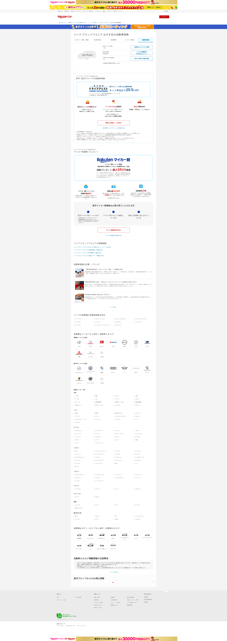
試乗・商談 (96, 597)
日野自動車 (138, 402)
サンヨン (137, 505)
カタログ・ (81, 40)
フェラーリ (138, 474)
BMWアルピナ (119, 413)
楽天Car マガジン (98, 605)
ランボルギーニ (119, 477)
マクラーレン (119, 460)
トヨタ (77, 396)
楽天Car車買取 (130, 597)
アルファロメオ (79, 474)
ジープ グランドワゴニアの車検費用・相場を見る (87, 252)
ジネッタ (97, 457)
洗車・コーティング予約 (133, 600)
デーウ (97, 505)
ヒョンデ (77, 505)
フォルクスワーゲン (120, 416)
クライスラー (99, 430)
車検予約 (96, 600)
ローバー (137, 454)
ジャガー (117, 451)
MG (116, 463)
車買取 (97, 40)
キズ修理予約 (114, 600)
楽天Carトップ (62, 22)
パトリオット (139, 322)
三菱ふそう (78, 405)
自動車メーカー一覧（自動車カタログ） (77, 22)
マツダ (77, 399)
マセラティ (78, 477)
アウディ (77, 416)
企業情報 (146, 597)
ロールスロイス (79, 457)
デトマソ (137, 477)
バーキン (77, 519)
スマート (137, 413)
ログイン (165, 17)
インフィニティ (99, 443)
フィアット (118, 474)
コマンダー (78, 322)
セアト (97, 519)
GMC (136, 440)
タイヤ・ (130, 40)
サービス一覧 (60, 625)
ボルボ (97, 497)
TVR (76, 451)
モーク (77, 466)
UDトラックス (99, 405)
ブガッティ (138, 489)
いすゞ (97, 399)
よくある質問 (78, 597)
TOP (58, 597)
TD (116, 516)
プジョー (97, 489)
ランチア (97, 477)
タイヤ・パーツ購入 (115, 602)
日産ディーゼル (119, 402)
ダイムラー (138, 451)
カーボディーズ (139, 457)
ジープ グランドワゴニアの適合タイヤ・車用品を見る (89, 255)
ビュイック (78, 433)
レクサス (117, 405)
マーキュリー (139, 433)
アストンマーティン (100, 451)
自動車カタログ (114, 605)
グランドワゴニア (104, 22)
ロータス (117, 454)
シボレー (137, 430)
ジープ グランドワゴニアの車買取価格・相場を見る (88, 250)
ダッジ (117, 440)
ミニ (136, 419)
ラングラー (78, 325)
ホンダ (117, 396)
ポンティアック (119, 433)
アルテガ (77, 422)
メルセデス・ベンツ (80, 419)
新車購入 (113, 597)
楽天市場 (166, 11)
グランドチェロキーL (141, 319)
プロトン (97, 516)
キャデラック (78, 430)
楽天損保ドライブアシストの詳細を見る (113, 128)
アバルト (77, 481)
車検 (113, 40)
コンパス (97, 322)
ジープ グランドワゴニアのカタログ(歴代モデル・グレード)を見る (92, 247)
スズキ (137, 399)
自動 (145, 40)
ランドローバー (99, 454)
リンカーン (78, 436)
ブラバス (117, 419)
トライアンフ (99, 463)
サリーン (117, 436)
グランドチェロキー (120, 319)
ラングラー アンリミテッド (102, 325)
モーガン (77, 460)
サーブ (77, 497)
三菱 (136, 396)
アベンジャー (78, 319)
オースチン (138, 460)
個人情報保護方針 (148, 599)
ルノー (117, 489)
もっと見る (113, 307)
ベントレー (78, 454)
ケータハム (118, 457)
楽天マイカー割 (98, 607)
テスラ (77, 440)
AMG (76, 413)
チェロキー (118, 322)
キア (116, 505)
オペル (97, 416)
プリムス (137, 436)
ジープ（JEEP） (94, 22)
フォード (97, 433)
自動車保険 (129, 605)
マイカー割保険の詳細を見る (113, 235)
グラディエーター (100, 319)
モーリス (77, 463)
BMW (96, 413)
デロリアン (98, 436)
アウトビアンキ (99, 474)
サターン (117, 430)
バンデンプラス (99, 460)
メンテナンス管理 (98, 602)
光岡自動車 (98, 402)
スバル (117, 399)
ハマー (77, 443)
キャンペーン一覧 (61, 600)
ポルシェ (137, 416)
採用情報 (146, 602)
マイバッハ (98, 419)
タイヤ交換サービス (132, 602)
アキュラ (137, 405)
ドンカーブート (139, 516)
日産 (96, 396)
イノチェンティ (99, 481)
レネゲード (118, 325)
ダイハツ (77, 402)
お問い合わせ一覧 (70, 625)
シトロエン (78, 489)
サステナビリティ (81, 625)
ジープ (97, 440)
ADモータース (79, 508)
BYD (76, 516)
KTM (116, 519)
